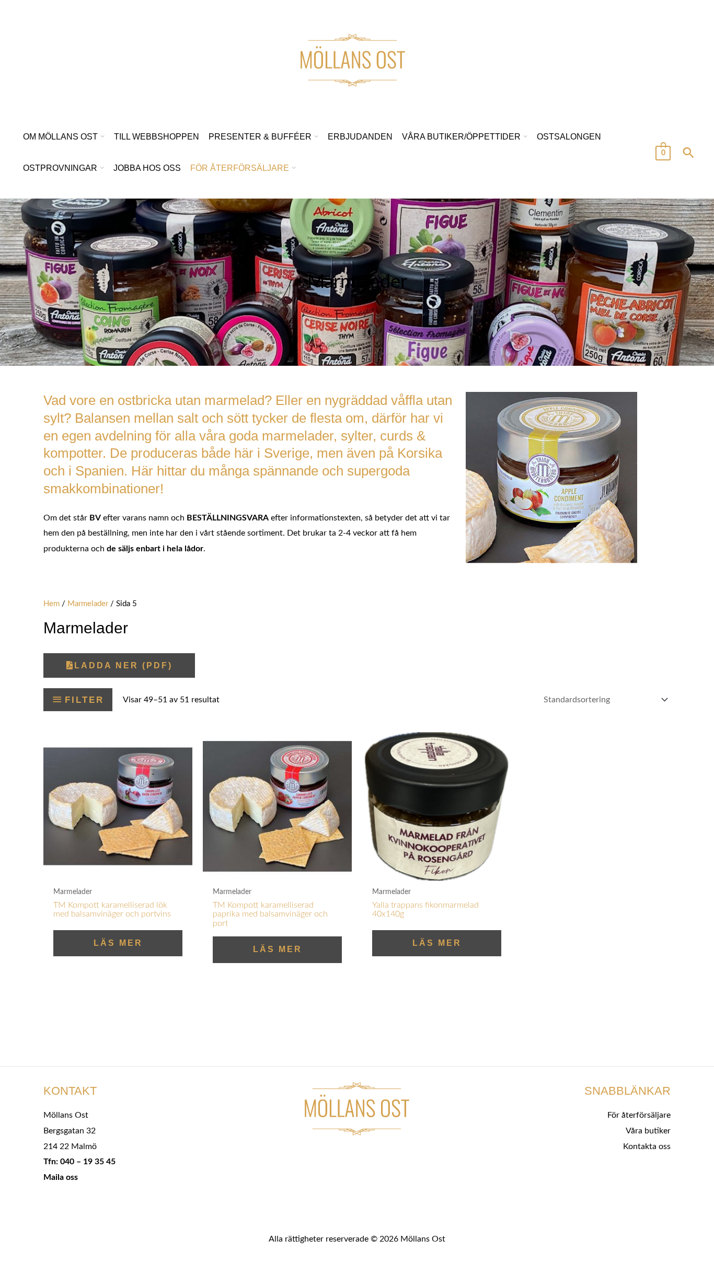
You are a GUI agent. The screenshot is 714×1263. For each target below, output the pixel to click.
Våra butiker (648, 1131)
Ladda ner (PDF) (123, 665)
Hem (51, 604)
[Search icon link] (688, 154)
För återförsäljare (639, 1115)
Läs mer (118, 942)
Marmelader (87, 604)
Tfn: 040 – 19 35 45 (79, 1161)
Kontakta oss (647, 1146)
